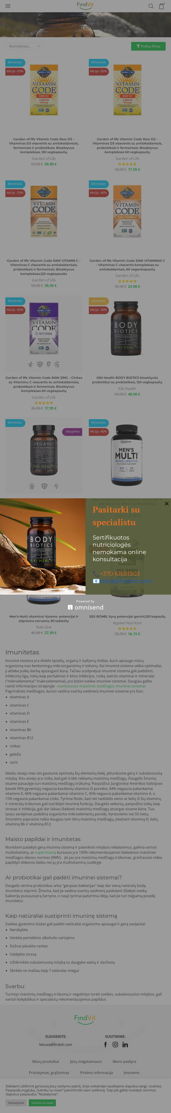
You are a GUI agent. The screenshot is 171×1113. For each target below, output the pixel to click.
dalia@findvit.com (126, 581)
